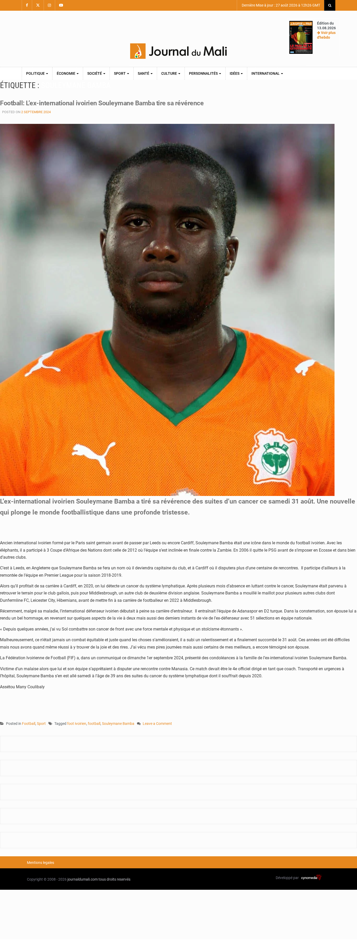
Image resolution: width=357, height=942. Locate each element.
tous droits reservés (114, 879)
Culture (169, 73)
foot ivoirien (76, 723)
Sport (120, 73)
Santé (144, 73)
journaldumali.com (82, 879)
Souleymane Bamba (118, 723)
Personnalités (203, 73)
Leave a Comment (157, 723)
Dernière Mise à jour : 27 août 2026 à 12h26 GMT (280, 5)
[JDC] (178, 51)
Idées (235, 73)
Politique (35, 73)
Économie (66, 73)
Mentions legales (40, 862)
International (265, 73)
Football (28, 723)
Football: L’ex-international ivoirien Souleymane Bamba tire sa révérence (102, 103)
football (94, 723)
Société (95, 73)
